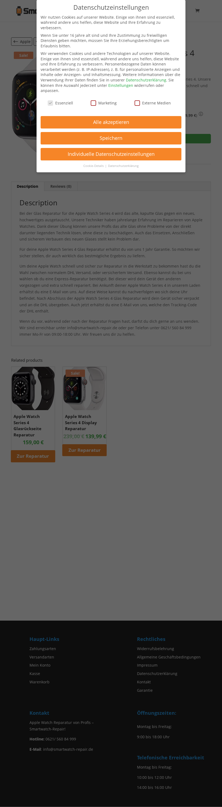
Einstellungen (120, 85)
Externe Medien (156, 103)
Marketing (107, 103)
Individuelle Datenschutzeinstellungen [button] (111, 154)
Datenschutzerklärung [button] (123, 166)
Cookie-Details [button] (94, 166)
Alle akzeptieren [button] (111, 122)
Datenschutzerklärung (146, 80)
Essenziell (64, 103)
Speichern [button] (111, 138)
